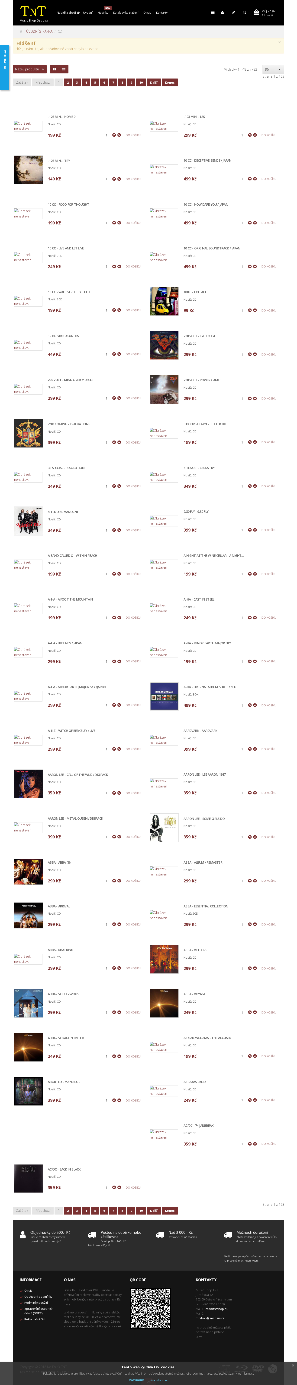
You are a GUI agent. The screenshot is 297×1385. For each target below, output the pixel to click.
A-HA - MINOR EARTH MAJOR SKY (207, 643)
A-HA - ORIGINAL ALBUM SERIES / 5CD (210, 687)
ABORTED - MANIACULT (65, 1082)
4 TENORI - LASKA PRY (199, 468)
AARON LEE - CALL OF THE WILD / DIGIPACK (78, 775)
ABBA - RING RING (60, 950)
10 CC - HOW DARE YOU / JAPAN (206, 205)
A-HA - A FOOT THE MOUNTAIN (70, 599)
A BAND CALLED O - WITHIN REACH (72, 556)
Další (154, 82)
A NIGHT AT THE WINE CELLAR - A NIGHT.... (214, 556)
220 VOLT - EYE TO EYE (200, 336)
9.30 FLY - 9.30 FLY (196, 512)
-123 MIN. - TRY (59, 161)
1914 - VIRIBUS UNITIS (63, 336)
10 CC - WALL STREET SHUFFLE (69, 292)
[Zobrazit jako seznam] (63, 69)
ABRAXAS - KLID (195, 1082)
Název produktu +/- (29, 69)
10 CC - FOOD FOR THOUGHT (68, 205)
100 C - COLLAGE (195, 292)
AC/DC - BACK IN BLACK (64, 1169)
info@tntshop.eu (216, 1309)
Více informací (159, 1380)
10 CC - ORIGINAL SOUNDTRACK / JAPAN (212, 248)
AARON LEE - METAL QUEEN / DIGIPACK (75, 819)
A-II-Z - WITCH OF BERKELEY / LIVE (71, 731)
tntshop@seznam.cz (210, 1318)
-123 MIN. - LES (194, 117)
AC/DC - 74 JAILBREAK (198, 1126)
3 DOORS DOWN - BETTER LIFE (205, 424)
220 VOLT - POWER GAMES (202, 380)
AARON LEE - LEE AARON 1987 (205, 775)
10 (141, 82)
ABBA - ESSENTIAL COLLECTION (206, 906)
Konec (169, 82)
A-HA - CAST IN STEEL (199, 599)
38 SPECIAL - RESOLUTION (66, 468)
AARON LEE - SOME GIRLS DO (204, 819)
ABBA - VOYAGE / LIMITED (66, 1038)
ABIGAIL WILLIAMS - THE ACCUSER (207, 1038)
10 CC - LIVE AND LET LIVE (66, 248)
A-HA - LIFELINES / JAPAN (65, 643)
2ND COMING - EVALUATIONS (69, 424)
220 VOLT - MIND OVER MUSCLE (70, 380)
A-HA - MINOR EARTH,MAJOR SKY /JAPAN (77, 687)
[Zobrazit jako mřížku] (54, 69)
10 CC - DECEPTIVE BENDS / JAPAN (207, 161)
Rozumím (136, 1380)
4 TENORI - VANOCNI (63, 512)
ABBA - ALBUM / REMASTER (203, 863)
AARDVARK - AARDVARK (200, 731)
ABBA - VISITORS (195, 950)
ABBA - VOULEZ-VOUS (63, 994)
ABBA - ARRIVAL (59, 906)
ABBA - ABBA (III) (59, 863)
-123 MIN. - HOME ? (61, 117)
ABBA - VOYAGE (195, 994)
